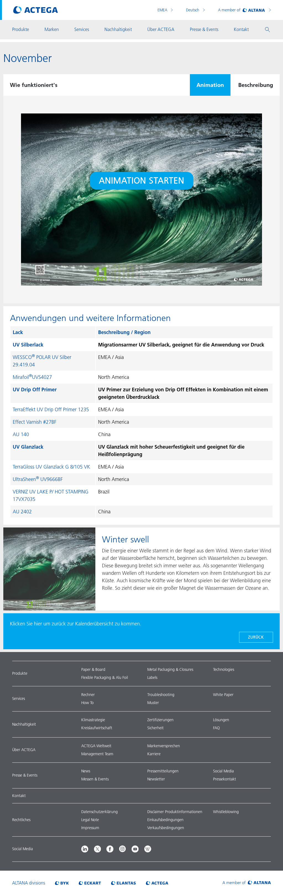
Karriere (154, 753)
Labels (152, 677)
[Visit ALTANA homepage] (246, 883)
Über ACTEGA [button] (160, 29)
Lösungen (221, 719)
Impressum (90, 827)
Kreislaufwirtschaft (96, 727)
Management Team (97, 753)
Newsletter (156, 779)
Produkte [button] (20, 29)
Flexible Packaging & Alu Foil (104, 677)
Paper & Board (93, 669)
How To (87, 702)
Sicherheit (155, 727)
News (85, 771)
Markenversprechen (163, 745)
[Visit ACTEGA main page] (35, 10)
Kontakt (19, 795)
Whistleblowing (226, 811)
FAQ (216, 727)
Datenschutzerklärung (99, 811)
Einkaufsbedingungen (165, 819)
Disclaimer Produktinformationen (174, 811)
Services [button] (81, 29)
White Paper (223, 694)
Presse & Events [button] (204, 29)
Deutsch (193, 9)
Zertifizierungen (160, 719)
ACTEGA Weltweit (96, 745)
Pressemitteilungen (163, 771)
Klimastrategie (93, 719)
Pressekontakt (224, 779)
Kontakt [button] (241, 29)
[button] (267, 29)
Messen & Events (95, 779)
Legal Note (90, 819)
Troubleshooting (160, 694)
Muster (153, 702)
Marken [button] (51, 29)
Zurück (256, 637)
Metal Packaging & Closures (170, 669)
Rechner (88, 694)
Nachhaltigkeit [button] (118, 29)
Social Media (223, 771)
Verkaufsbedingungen (165, 827)
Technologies (223, 669)
